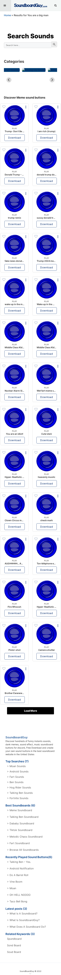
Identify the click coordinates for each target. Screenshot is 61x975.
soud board (14, 952)
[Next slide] (52, 79)
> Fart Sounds (15, 776)
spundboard (14, 938)
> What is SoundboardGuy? (23, 920)
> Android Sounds (17, 771)
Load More (30, 710)
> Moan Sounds (16, 766)
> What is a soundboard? (22, 913)
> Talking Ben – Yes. (19, 861)
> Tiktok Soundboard (19, 830)
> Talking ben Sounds (20, 792)
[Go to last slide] (8, 79)
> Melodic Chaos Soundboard (25, 836)
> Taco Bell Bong (17, 901)
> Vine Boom (14, 881)
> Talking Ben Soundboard (22, 816)
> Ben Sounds (15, 782)
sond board (14, 945)
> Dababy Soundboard (20, 823)
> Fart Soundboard (18, 843)
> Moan (11, 888)
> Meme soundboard (19, 810)
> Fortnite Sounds (17, 798)
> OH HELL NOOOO (18, 894)
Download (14, 137)
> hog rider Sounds (19, 787)
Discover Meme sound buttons (24, 97)
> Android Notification (20, 868)
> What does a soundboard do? (26, 926)
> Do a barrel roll (17, 875)
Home (7, 15)
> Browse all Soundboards (23, 849)
